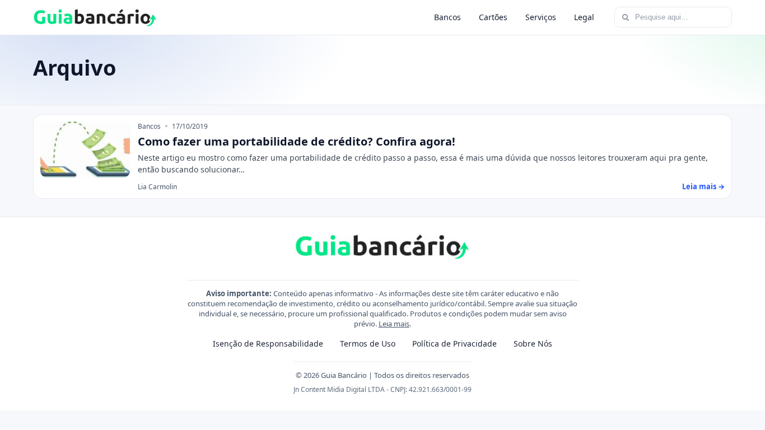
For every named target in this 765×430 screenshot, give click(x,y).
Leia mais (394, 324)
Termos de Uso (367, 343)
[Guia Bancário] (95, 17)
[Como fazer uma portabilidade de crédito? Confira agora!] (85, 149)
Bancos (447, 17)
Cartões (493, 17)
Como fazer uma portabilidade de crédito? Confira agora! (296, 141)
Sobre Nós (533, 343)
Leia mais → (703, 186)
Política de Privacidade (454, 343)
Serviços (540, 17)
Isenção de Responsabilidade (268, 343)
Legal (584, 17)
